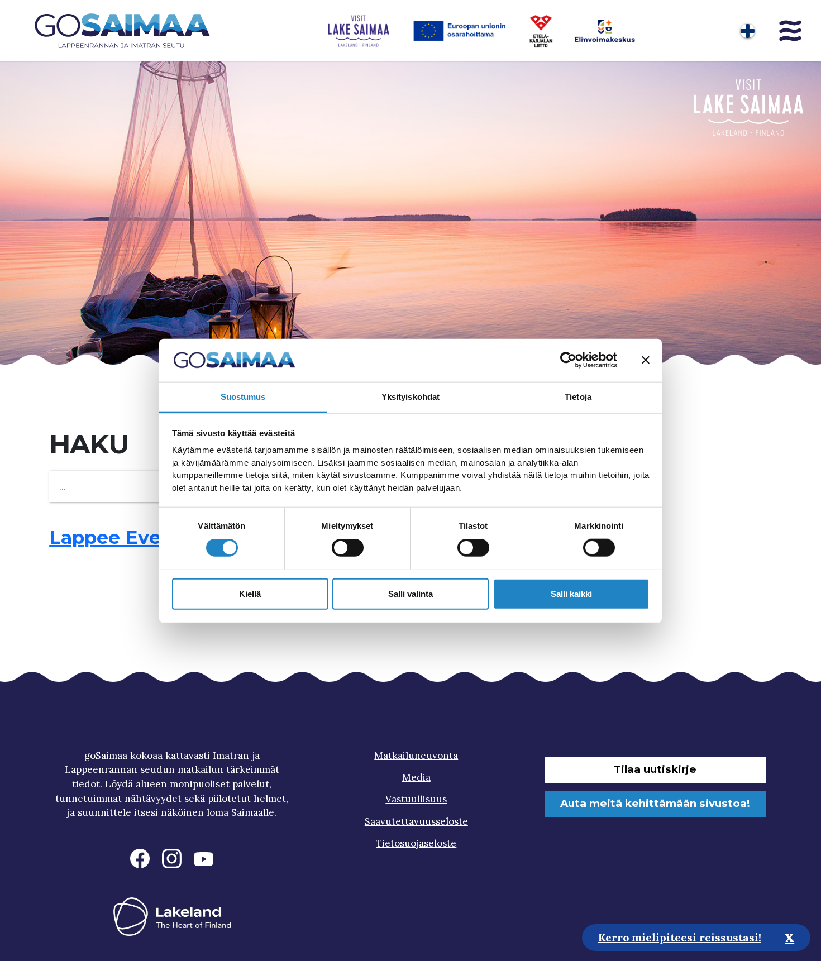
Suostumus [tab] (243, 396)
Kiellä (250, 593)
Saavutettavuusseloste (416, 821)
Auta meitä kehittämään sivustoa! (655, 803)
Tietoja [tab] (578, 396)
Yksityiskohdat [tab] (410, 396)
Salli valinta (410, 593)
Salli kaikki (571, 593)
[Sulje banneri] (646, 360)
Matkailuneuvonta (416, 755)
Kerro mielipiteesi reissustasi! (679, 937)
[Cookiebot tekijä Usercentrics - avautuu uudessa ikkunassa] (568, 360)
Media (416, 777)
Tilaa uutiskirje (655, 769)
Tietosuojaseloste (416, 843)
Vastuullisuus (416, 799)
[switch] (348, 547)
